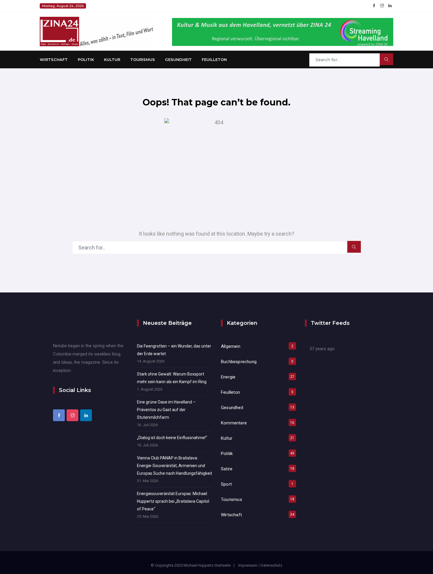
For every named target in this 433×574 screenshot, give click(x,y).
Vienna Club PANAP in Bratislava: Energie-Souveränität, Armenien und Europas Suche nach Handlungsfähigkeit (174, 466)
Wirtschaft (54, 59)
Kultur (112, 59)
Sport (226, 484)
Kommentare (234, 423)
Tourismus (142, 59)
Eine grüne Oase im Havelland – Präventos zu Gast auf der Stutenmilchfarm (166, 410)
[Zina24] (96, 31)
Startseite (222, 565)
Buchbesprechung (239, 361)
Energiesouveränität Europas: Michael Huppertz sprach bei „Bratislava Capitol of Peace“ (173, 501)
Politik (86, 59)
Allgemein (230, 346)
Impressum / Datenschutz (260, 565)
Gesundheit (178, 59)
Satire (226, 469)
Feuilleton (214, 59)
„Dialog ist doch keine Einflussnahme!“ (172, 437)
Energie (228, 377)
